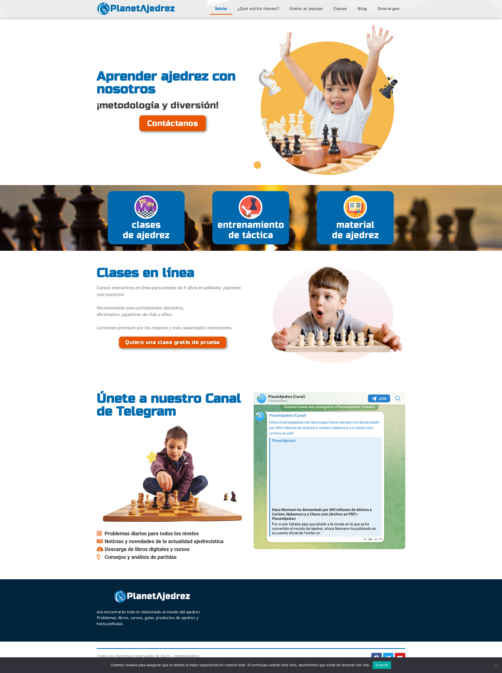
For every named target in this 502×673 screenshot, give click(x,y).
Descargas (389, 8)
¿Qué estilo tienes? (258, 8)
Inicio (221, 8)
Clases (340, 8)
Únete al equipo (306, 8)
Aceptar (382, 665)
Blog (362, 8)
